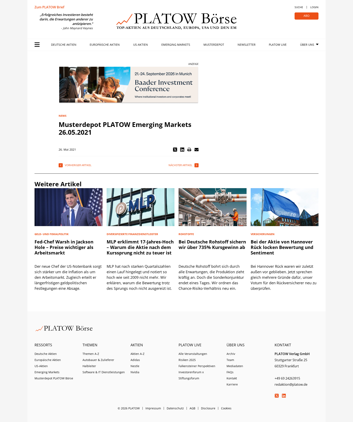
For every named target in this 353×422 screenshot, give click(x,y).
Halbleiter (89, 366)
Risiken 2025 (187, 360)
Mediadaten (235, 366)
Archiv (231, 354)
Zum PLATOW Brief (49, 7)
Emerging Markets (175, 45)
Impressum (153, 408)
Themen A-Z (91, 354)
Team (230, 360)
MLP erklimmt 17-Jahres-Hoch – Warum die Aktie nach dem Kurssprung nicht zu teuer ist (140, 247)
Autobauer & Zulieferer (98, 360)
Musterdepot (213, 45)
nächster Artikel (180, 165)
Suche (299, 7)
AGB (192, 408)
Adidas (135, 360)
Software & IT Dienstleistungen (104, 372)
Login (314, 7)
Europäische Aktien (105, 45)
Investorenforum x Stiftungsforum (191, 375)
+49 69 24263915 (287, 378)
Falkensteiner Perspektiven (197, 366)
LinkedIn (284, 396)
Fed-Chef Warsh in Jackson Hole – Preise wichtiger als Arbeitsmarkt (64, 247)
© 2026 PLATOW (129, 408)
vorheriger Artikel (78, 165)
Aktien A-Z (137, 354)
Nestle (135, 366)
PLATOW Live (278, 45)
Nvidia (135, 372)
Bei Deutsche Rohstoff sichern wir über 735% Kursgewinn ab (212, 244)
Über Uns (307, 45)
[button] (175, 150)
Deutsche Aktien (63, 45)
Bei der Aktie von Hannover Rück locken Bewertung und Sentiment (282, 247)
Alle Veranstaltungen (193, 354)
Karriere (232, 384)
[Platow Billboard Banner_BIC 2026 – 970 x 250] (129, 85)
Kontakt (232, 378)
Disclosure (208, 408)
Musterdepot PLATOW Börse (54, 378)
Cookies (226, 408)
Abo (306, 16)
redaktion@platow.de (291, 384)
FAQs (230, 372)
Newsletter (247, 45)
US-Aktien (140, 45)
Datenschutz (175, 408)
